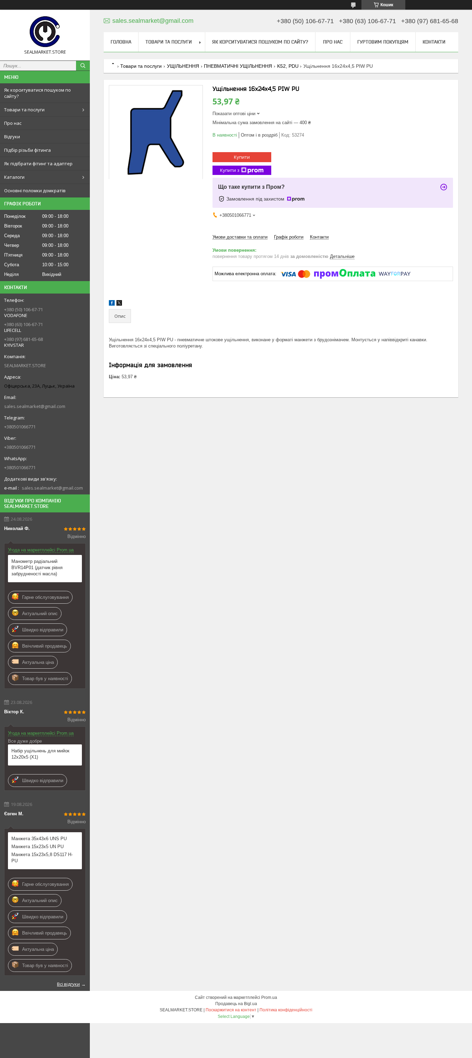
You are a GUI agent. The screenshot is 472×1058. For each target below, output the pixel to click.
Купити (242, 157)
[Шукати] (83, 66)
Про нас (12, 123)
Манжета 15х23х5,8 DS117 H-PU (42, 857)
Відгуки (12, 136)
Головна (121, 42)
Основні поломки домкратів (35, 190)
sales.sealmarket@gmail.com (34, 406)
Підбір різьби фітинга (27, 150)
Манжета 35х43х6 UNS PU (39, 838)
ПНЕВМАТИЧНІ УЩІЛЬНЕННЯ (238, 66)
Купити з (229, 170)
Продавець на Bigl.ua (236, 1003)
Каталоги (14, 177)
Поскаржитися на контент (231, 1010)
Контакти (434, 42)
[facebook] (112, 304)
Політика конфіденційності (285, 1010)
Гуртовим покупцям (382, 42)
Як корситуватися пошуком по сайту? (37, 93)
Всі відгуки (68, 984)
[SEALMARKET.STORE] (45, 32)
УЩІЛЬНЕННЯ (183, 66)
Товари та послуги (24, 109)
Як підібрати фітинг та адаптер (38, 163)
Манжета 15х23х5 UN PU (37, 846)
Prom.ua (269, 997)
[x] (119, 304)
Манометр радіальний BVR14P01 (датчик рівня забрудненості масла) (37, 567)
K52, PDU (288, 66)
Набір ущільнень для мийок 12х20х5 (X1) (40, 754)
